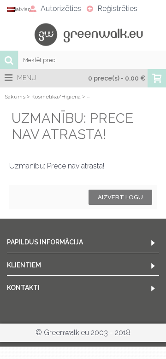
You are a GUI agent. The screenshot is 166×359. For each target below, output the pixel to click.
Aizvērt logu (120, 197)
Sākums (15, 96)
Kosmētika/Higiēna (56, 96)
